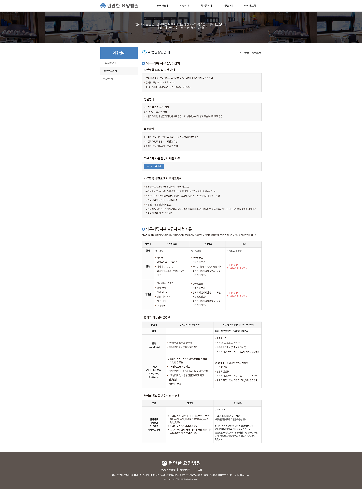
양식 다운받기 (155, 166)
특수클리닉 (206, 5)
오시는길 (198, 469)
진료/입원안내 (109, 62)
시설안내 (184, 5)
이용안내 (227, 5)
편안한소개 (162, 5)
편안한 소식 (250, 5)
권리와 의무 (185, 469)
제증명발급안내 (110, 70)
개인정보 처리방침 (167, 469)
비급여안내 (108, 79)
